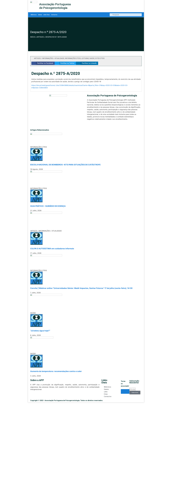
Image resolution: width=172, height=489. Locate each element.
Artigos (40, 37)
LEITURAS (85, 58)
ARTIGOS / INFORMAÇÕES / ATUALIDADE (49, 58)
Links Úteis (46, 14)
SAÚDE (91, 58)
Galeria (40, 14)
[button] (43, 63)
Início (32, 37)
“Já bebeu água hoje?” (40, 331)
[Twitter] (88, 125)
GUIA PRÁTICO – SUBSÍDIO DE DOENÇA (48, 206)
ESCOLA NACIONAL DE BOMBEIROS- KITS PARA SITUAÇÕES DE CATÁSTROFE (65, 165)
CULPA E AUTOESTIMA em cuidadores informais (52, 248)
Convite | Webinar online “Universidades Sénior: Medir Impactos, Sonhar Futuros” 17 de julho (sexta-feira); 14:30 (81, 288)
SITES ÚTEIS (100, 58)
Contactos (54, 14)
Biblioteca (34, 14)
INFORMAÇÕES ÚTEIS (73, 58)
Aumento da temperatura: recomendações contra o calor (56, 371)
